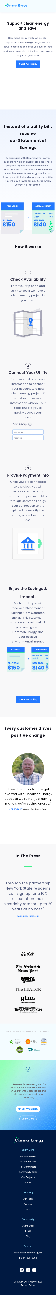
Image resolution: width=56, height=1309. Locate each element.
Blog (28, 1236)
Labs (28, 1209)
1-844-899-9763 (28, 1257)
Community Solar (28, 1172)
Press (28, 1231)
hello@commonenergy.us (28, 1252)
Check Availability (28, 64)
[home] (15, 5)
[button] (49, 6)
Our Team (28, 1198)
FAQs (28, 1182)
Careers (28, 1204)
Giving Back (28, 1225)
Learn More (28, 1118)
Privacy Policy (28, 1285)
